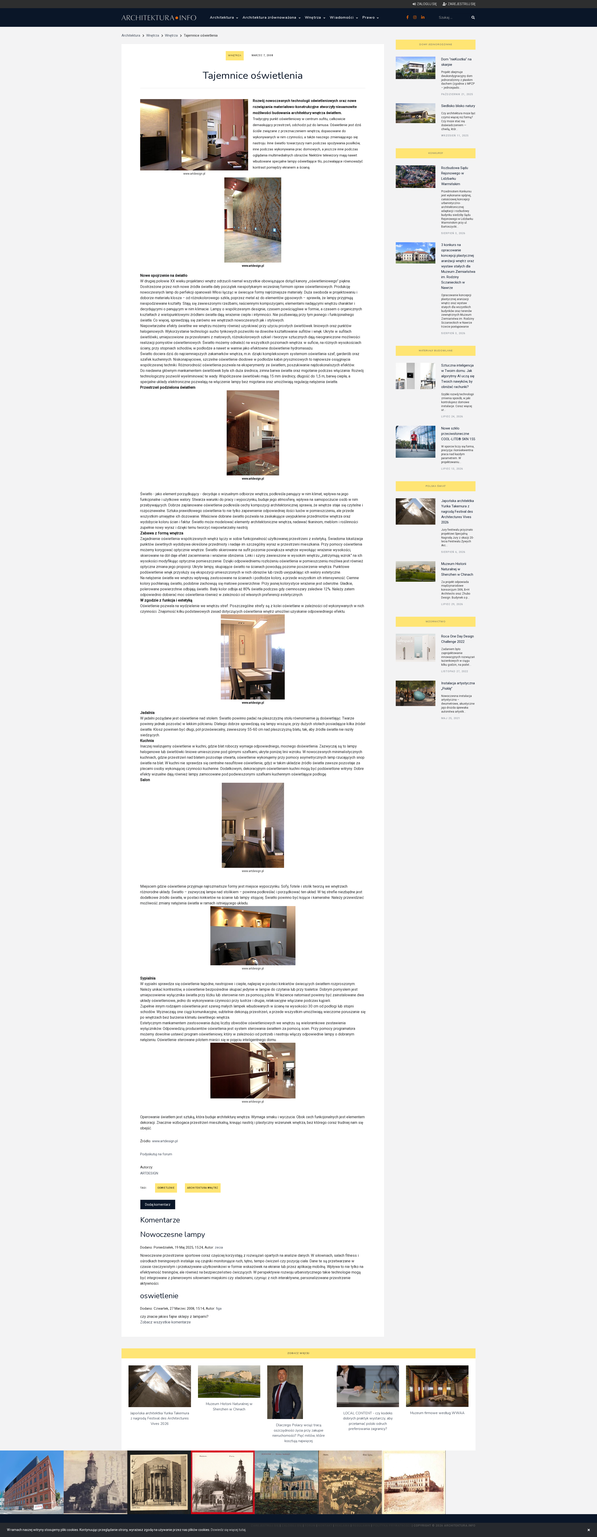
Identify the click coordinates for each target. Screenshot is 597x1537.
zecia (219, 1247)
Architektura (222, 17)
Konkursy (435, 153)
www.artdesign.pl (165, 1141)
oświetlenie (166, 1188)
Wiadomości (342, 17)
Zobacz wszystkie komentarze (165, 1322)
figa (219, 1308)
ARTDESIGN (149, 1173)
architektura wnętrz (202, 1188)
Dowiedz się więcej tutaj (228, 1530)
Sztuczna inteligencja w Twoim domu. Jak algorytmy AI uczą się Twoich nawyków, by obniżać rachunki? (457, 376)
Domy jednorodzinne (435, 44)
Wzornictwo (436, 621)
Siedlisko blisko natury (458, 106)
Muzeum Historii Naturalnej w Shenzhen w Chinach (457, 569)
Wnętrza (313, 17)
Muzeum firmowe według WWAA (437, 1413)
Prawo (369, 17)
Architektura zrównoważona (270, 17)
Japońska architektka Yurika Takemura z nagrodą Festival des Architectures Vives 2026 (457, 511)
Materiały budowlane (436, 350)
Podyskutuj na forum (156, 1154)
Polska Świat (436, 486)
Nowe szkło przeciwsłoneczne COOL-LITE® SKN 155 (458, 433)
